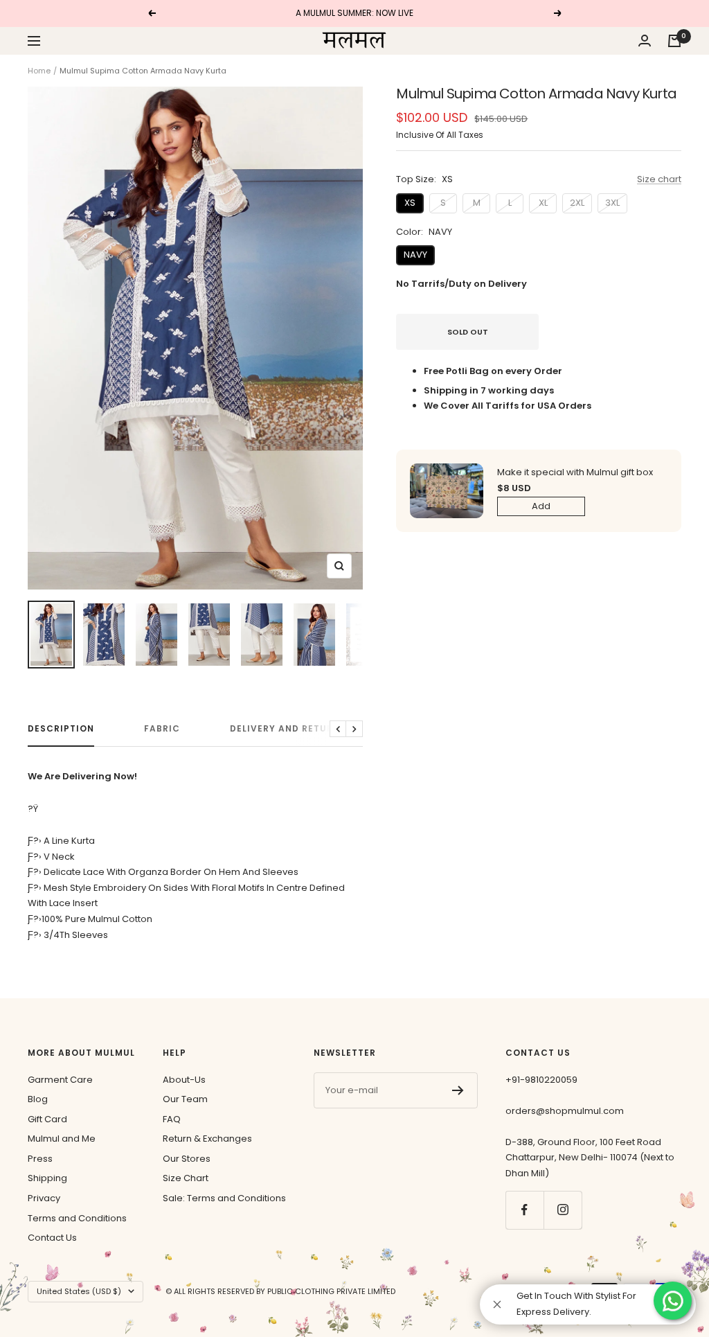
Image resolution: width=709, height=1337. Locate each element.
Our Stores (186, 1158)
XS (409, 202)
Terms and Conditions (77, 1218)
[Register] (458, 1090)
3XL (612, 202)
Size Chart (185, 1178)
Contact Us (52, 1237)
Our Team (185, 1099)
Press (40, 1158)
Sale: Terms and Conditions (224, 1198)
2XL (577, 202)
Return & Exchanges (207, 1138)
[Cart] (674, 41)
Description (61, 729)
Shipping (47, 1178)
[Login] (644, 40)
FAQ (172, 1119)
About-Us (184, 1079)
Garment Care (60, 1079)
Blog (38, 1099)
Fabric (162, 729)
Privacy (44, 1198)
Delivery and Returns (288, 729)
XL (543, 202)
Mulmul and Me (62, 1138)
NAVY (415, 254)
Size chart (659, 179)
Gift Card (47, 1119)
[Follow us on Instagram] (563, 1210)
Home (39, 70)
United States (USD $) (79, 1291)
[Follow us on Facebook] (524, 1210)
